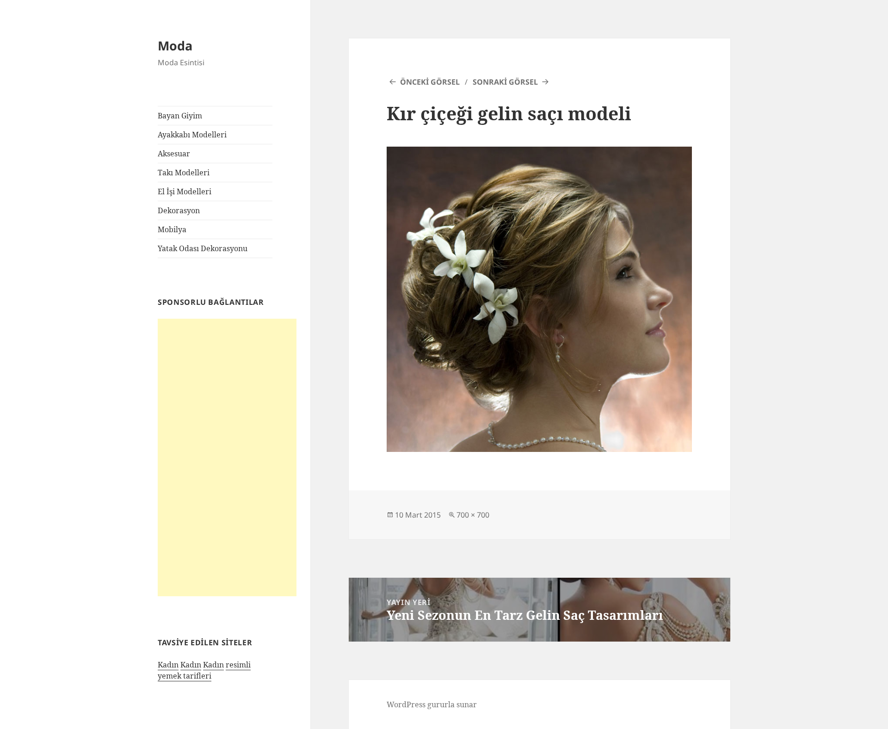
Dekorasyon (179, 210)
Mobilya (172, 229)
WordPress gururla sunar (432, 704)
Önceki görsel (430, 82)
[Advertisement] (227, 457)
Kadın (168, 665)
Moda (175, 45)
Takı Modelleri (184, 172)
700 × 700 (472, 515)
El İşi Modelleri (184, 191)
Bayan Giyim (180, 116)
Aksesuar (174, 153)
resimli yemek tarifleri (204, 670)
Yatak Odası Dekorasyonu (202, 248)
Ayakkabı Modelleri (192, 135)
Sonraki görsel (505, 82)
